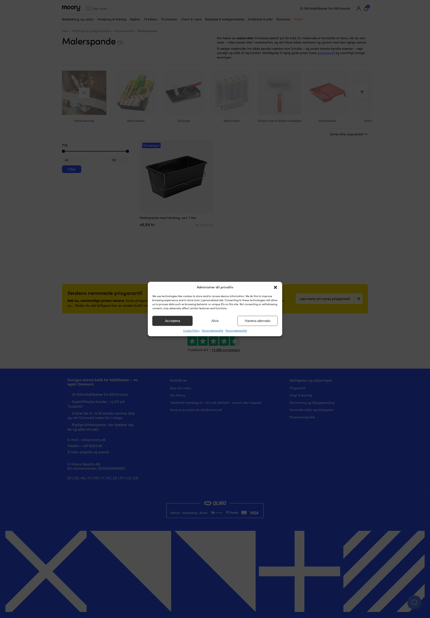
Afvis (215, 321)
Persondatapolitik (212, 330)
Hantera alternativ (258, 321)
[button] (275, 287)
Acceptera (172, 321)
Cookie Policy (191, 330)
